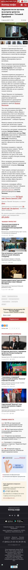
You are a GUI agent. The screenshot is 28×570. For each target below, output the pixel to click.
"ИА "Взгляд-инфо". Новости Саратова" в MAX (12, 197)
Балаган (4, 296)
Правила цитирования (17, 539)
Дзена (3, 203)
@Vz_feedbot (5, 217)
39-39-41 (18, 496)
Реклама (21, 537)
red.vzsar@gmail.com (9, 498)
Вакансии (14, 537)
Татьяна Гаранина (6, 301)
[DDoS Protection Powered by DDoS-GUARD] (14, 567)
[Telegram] (7, 326)
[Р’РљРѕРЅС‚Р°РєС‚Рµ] (2, 326)
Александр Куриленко (14, 299)
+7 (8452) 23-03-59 (8, 496)
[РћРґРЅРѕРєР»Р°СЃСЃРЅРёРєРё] (5, 326)
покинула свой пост (8, 189)
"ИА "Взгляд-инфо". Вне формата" (13, 207)
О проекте (7, 537)
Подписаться (14, 319)
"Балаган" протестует (9, 222)
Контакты (6, 539)
